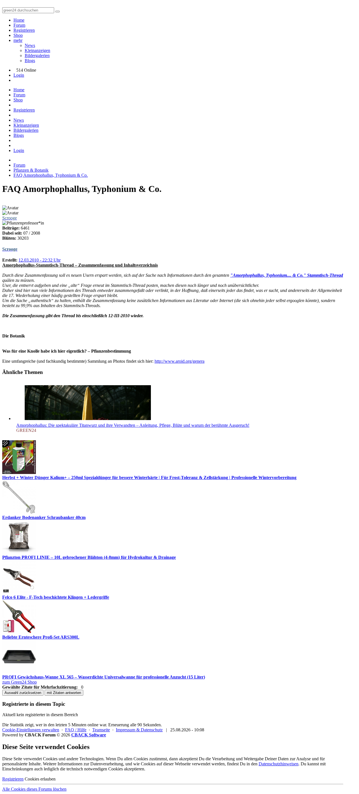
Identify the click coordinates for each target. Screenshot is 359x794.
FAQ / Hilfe (75, 729)
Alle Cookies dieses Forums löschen (34, 789)
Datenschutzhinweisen (278, 763)
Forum (19, 25)
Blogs (30, 60)
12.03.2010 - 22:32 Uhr (40, 260)
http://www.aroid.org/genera (179, 361)
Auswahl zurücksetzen (22, 693)
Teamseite (101, 729)
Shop (18, 35)
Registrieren (24, 30)
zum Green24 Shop (19, 682)
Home (18, 20)
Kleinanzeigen (37, 50)
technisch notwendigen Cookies (94, 768)
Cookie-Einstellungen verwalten (30, 729)
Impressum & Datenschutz (139, 729)
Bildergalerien (37, 55)
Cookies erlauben (40, 779)
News (30, 45)
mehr (17, 40)
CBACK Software (88, 734)
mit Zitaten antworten (64, 693)
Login (18, 75)
